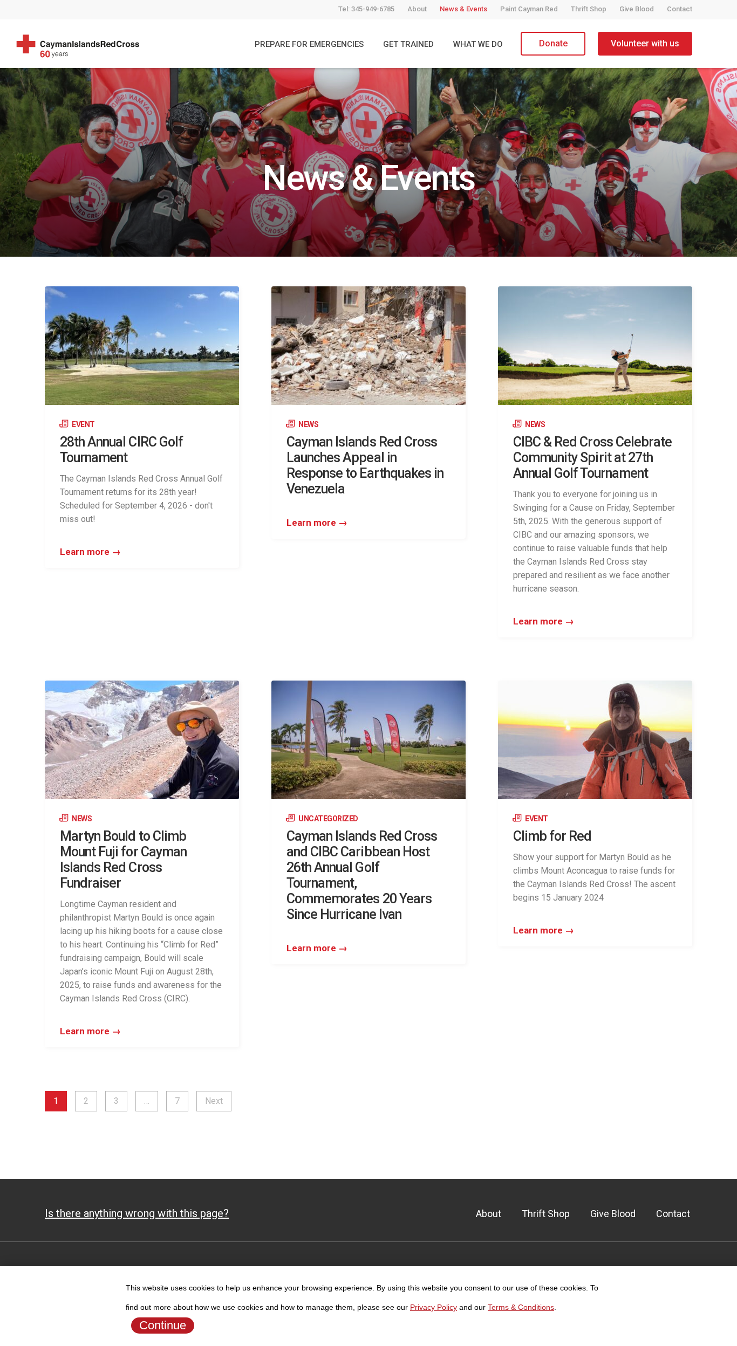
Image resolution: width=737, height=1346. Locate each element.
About (417, 9)
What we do (478, 44)
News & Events (463, 9)
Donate (553, 43)
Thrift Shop (588, 9)
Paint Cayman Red (529, 9)
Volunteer (645, 43)
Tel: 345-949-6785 (366, 9)
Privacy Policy (433, 1307)
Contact (679, 9)
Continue (162, 1325)
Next (214, 1101)
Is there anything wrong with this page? (137, 1213)
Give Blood (636, 9)
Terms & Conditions (521, 1307)
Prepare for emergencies (309, 44)
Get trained (408, 44)
